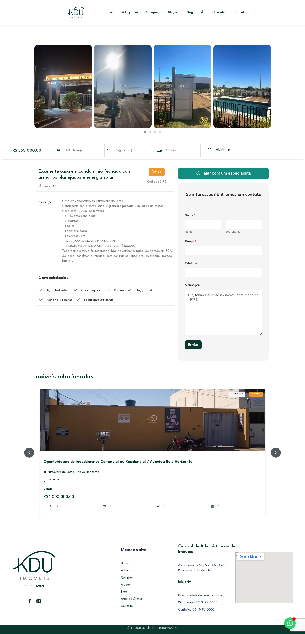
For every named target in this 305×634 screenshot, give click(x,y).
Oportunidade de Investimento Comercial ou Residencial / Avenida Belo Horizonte (118, 462)
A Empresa (130, 12)
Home (109, 12)
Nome (189, 231)
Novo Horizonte (88, 472)
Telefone (191, 263)
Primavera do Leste (61, 472)
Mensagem (193, 285)
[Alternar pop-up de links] (290, 623)
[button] (145, 132)
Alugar (173, 12)
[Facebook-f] (29, 601)
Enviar (193, 345)
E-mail (190, 241)
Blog (189, 12)
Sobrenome (233, 231)
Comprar (153, 12)
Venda (48, 489)
